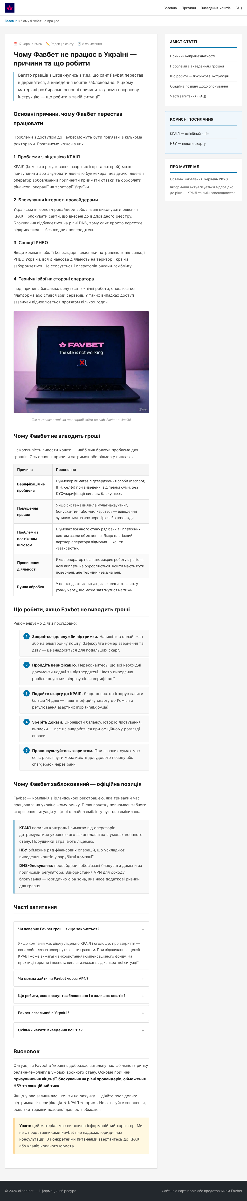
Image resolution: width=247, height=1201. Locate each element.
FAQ (238, 8)
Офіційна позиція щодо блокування (199, 86)
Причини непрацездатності (192, 56)
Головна (170, 8)
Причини (189, 8)
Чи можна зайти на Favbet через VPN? (53, 978)
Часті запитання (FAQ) (188, 96)
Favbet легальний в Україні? (43, 1013)
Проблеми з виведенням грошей (197, 66)
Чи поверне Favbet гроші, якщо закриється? (58, 929)
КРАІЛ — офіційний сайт (189, 134)
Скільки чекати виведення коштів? (50, 1030)
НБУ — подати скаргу (188, 143)
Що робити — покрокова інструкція (199, 76)
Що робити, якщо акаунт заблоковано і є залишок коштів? (71, 995)
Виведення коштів (216, 8)
